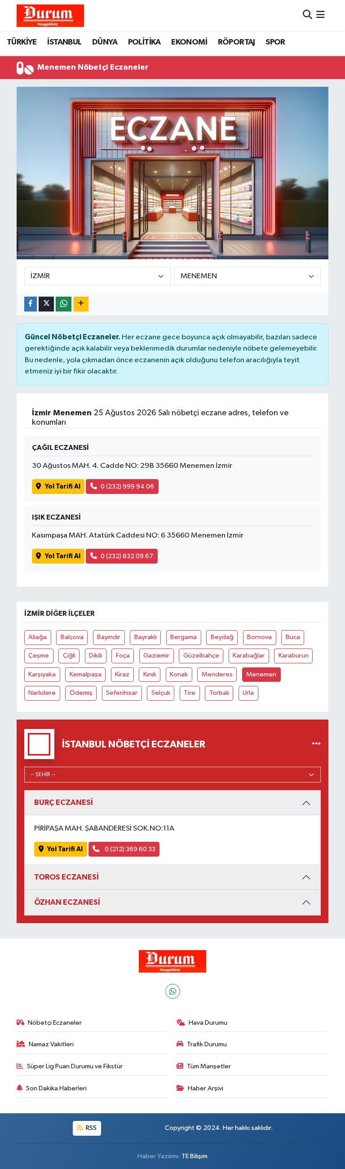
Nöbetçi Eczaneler (55, 1022)
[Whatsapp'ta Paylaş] (63, 304)
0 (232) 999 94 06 (127, 486)
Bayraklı (145, 637)
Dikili (95, 655)
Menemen (261, 674)
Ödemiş (81, 692)
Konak (179, 674)
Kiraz (122, 674)
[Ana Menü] (320, 15)
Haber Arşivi (205, 1088)
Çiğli (69, 655)
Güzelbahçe (201, 655)
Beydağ (222, 637)
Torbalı (219, 692)
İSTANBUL (64, 42)
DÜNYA (104, 42)
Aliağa (37, 637)
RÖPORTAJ (236, 42)
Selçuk (160, 692)
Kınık (149, 674)
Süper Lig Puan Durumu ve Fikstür (75, 1066)
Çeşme (38, 655)
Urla (248, 692)
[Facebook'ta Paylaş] (30, 304)
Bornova (259, 637)
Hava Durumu (208, 1022)
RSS (90, 1128)
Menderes (217, 674)
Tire (189, 692)
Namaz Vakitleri (51, 1044)
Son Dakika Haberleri (56, 1088)
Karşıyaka (42, 674)
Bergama (183, 637)
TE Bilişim (194, 1156)
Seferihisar (121, 692)
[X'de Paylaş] (46, 304)
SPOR (275, 42)
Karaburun (294, 655)
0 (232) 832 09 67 (127, 556)
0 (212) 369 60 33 (129, 849)
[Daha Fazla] (81, 304)
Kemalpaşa (86, 674)
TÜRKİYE (22, 42)
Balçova (72, 637)
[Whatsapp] (172, 991)
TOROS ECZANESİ (66, 877)
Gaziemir (156, 655)
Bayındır (108, 637)
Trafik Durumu (207, 1044)
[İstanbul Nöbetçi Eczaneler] (316, 744)
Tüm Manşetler (209, 1066)
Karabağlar (249, 655)
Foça (123, 655)
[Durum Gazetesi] (50, 15)
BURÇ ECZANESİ (63, 802)
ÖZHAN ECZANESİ (67, 902)
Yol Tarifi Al (62, 486)
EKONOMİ (189, 42)
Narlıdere (42, 692)
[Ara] (307, 15)
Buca (293, 637)
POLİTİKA (144, 42)
